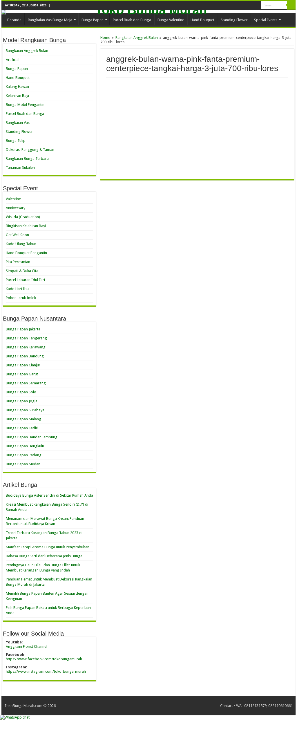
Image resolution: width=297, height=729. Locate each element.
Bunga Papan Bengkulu (25, 446)
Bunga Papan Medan (23, 464)
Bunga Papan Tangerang (26, 338)
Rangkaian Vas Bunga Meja (50, 20)
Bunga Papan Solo (21, 392)
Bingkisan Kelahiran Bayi (26, 226)
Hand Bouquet (202, 20)
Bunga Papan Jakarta (23, 329)
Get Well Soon (17, 235)
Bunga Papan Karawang (26, 347)
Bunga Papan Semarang (26, 383)
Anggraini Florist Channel (26, 646)
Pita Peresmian (18, 262)
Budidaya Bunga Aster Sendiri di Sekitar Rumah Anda (49, 495)
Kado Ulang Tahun (21, 244)
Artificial (12, 59)
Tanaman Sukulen (20, 167)
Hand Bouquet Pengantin (26, 253)
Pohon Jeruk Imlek (21, 298)
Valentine (13, 199)
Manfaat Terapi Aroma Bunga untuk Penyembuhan (47, 547)
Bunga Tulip (16, 140)
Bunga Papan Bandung (25, 356)
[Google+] (251, 5)
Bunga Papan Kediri (22, 428)
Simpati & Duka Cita (22, 271)
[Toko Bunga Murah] (148, 12)
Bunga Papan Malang (23, 419)
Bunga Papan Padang (23, 455)
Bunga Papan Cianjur (23, 365)
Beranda (14, 20)
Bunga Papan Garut (22, 374)
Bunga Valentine (170, 20)
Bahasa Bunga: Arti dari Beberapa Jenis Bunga (44, 556)
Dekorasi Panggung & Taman (30, 149)
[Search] (291, 5)
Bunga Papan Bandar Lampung (31, 437)
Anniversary (15, 208)
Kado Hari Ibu (17, 289)
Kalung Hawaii (17, 86)
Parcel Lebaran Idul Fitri (25, 280)
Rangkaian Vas (18, 122)
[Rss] (245, 5)
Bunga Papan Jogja (21, 401)
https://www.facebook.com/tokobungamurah (44, 659)
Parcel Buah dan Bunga (132, 20)
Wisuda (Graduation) (23, 217)
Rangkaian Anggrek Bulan (136, 37)
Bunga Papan (93, 20)
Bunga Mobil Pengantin (25, 104)
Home (105, 37)
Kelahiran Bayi (17, 95)
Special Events (265, 20)
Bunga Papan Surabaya (25, 410)
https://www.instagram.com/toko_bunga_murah (46, 671)
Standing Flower (234, 20)
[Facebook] (256, 5)
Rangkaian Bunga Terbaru (27, 158)
